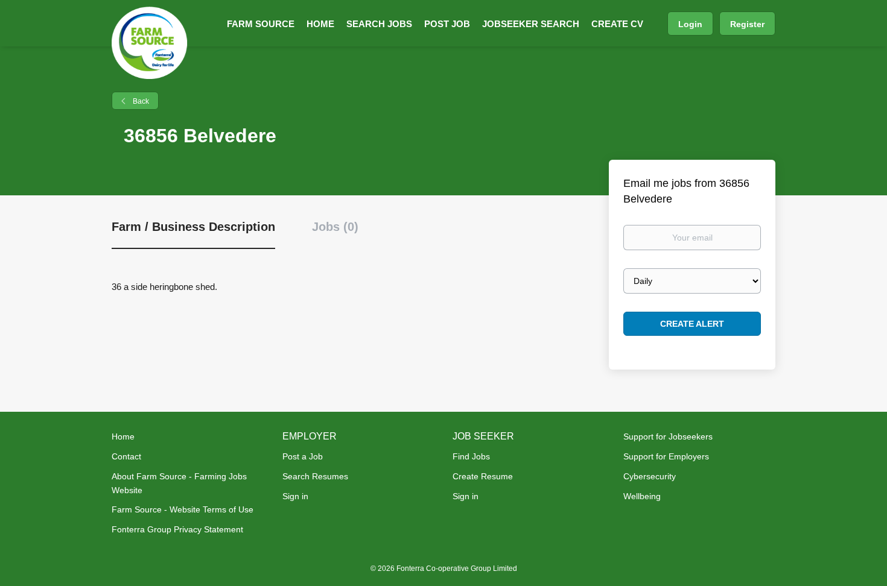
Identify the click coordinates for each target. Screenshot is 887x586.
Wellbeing (642, 496)
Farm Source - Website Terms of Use (182, 509)
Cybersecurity (649, 476)
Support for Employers (666, 456)
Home (123, 436)
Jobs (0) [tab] (335, 226)
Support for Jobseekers (668, 436)
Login (690, 24)
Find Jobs (471, 456)
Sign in (295, 496)
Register (747, 24)
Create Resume (483, 476)
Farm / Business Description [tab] (193, 226)
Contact (126, 456)
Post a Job (302, 456)
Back (140, 101)
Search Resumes (315, 476)
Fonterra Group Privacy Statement (177, 529)
